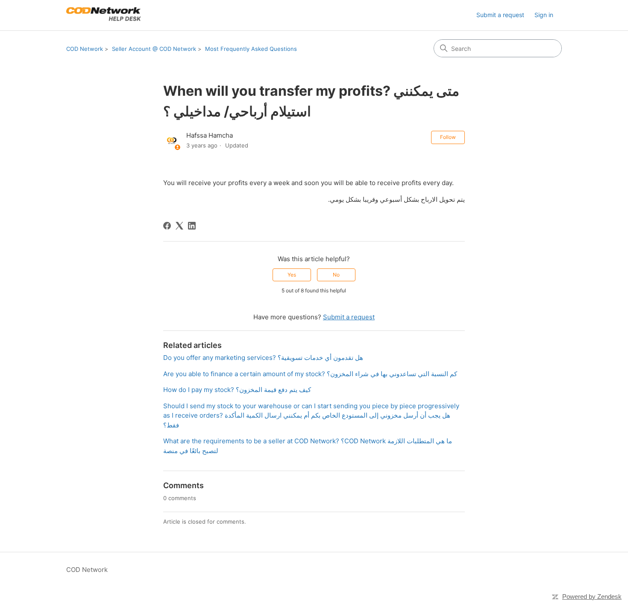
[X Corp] (179, 226)
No (336, 274)
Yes (292, 274)
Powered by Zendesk (592, 596)
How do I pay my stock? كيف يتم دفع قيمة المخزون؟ (237, 390)
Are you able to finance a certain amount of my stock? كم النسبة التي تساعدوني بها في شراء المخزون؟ (310, 374)
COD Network (84, 48)
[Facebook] (167, 226)
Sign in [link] (543, 14)
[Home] (103, 15)
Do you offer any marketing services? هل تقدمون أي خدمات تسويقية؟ (263, 358)
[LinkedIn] (192, 226)
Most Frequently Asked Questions (251, 48)
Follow (448, 137)
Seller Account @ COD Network (154, 48)
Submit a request (500, 14)
